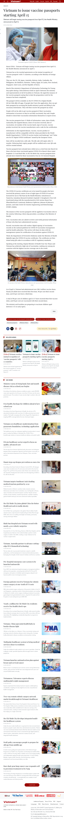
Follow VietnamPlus (43, 328)
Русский (55, 1)
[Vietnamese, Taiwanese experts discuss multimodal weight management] (51, 683)
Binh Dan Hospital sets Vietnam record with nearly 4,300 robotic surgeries (20, 524)
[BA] (51, 795)
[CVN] (29, 795)
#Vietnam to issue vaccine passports (45, 319)
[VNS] (17, 795)
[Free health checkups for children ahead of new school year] (51, 408)
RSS (54, 801)
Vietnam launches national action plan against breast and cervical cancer (21, 661)
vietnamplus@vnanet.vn (40, 814)
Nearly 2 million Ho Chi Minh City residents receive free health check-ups (20, 605)
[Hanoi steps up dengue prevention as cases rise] (51, 467)
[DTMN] (39, 795)
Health (6, 6)
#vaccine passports (12, 322)
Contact (62, 804)
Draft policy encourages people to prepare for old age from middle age (21, 743)
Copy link (20, 328)
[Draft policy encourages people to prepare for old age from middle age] (51, 747)
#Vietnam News (24, 322)
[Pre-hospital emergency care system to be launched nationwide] (51, 566)
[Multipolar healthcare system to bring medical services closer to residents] (51, 647)
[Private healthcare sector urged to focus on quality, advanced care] (51, 447)
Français (42, 1)
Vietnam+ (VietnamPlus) (16, 1)
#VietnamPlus (34, 322)
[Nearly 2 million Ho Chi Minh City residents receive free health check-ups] (51, 608)
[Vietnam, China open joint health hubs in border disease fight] (51, 629)
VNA (39, 804)
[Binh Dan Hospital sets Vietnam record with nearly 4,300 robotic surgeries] (51, 528)
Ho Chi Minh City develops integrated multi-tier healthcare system (21, 719)
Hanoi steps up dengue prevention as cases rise (22, 462)
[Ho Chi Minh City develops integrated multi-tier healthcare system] (51, 723)
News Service (45, 804)
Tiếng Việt (32, 1)
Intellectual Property (38, 801)
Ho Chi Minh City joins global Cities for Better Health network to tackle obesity (21, 504)
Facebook (8, 328)
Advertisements (54, 804)
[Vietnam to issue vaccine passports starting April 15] (32, 346)
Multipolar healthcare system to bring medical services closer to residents (21, 643)
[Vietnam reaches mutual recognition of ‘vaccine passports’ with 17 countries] (13, 346)
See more (9, 380)
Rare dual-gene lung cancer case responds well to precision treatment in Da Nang (22, 767)
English (37, 1)
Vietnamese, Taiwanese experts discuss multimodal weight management (19, 679)
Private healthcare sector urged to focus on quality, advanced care (20, 443)
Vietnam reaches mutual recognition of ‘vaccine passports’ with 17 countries (13, 358)
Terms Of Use (48, 801)
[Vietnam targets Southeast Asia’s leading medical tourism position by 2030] (51, 486)
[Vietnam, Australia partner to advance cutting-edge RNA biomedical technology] (51, 548)
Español (47, 1)
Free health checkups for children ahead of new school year (22, 405)
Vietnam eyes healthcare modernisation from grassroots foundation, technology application (21, 425)
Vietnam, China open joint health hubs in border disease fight (19, 625)
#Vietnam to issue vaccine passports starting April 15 (20, 319)
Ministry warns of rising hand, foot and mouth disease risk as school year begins (21, 384)
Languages (34, 804)
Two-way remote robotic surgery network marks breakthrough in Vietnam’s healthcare (21, 697)
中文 (51, 1)
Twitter (12, 328)
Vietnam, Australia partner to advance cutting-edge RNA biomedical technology (21, 544)
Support (59, 801)
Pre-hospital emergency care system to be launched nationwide (20, 563)
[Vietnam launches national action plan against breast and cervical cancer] (51, 665)
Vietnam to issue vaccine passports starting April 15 (32, 355)
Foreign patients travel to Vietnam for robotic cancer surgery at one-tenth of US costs (21, 583)
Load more (32, 785)
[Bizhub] (7, 795)
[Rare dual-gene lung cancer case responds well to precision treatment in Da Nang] (51, 771)
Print (16, 328)
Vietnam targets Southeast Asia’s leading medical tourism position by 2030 (19, 482)
